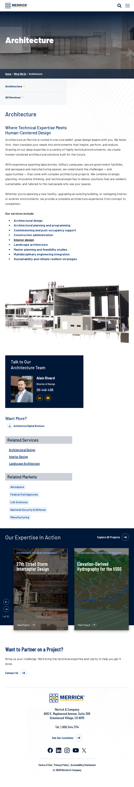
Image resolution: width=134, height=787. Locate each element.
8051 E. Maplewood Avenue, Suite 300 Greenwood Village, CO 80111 (67, 715)
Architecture (13, 86)
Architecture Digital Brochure (29, 425)
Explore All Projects (108, 537)
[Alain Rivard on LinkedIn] (39, 398)
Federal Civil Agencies (24, 494)
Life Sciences (19, 502)
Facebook (50, 750)
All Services (13, 97)
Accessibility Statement (83, 764)
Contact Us (11, 673)
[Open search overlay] (119, 5)
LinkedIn (58, 750)
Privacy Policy (61, 764)
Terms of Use (45, 764)
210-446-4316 (44, 390)
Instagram (67, 750)
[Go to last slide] (6, 602)
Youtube (76, 750)
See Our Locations (62, 738)
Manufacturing (19, 517)
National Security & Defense (28, 509)
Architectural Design (22, 450)
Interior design (24, 240)
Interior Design (18, 456)
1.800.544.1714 (70, 727)
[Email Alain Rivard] (48, 398)
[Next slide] (6, 609)
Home (8, 73)
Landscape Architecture (24, 463)
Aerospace (17, 486)
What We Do (20, 73)
